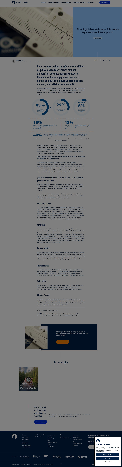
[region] (107, 451)
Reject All (107, 458)
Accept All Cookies (107, 454)
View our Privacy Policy (100, 451)
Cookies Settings (108, 461)
